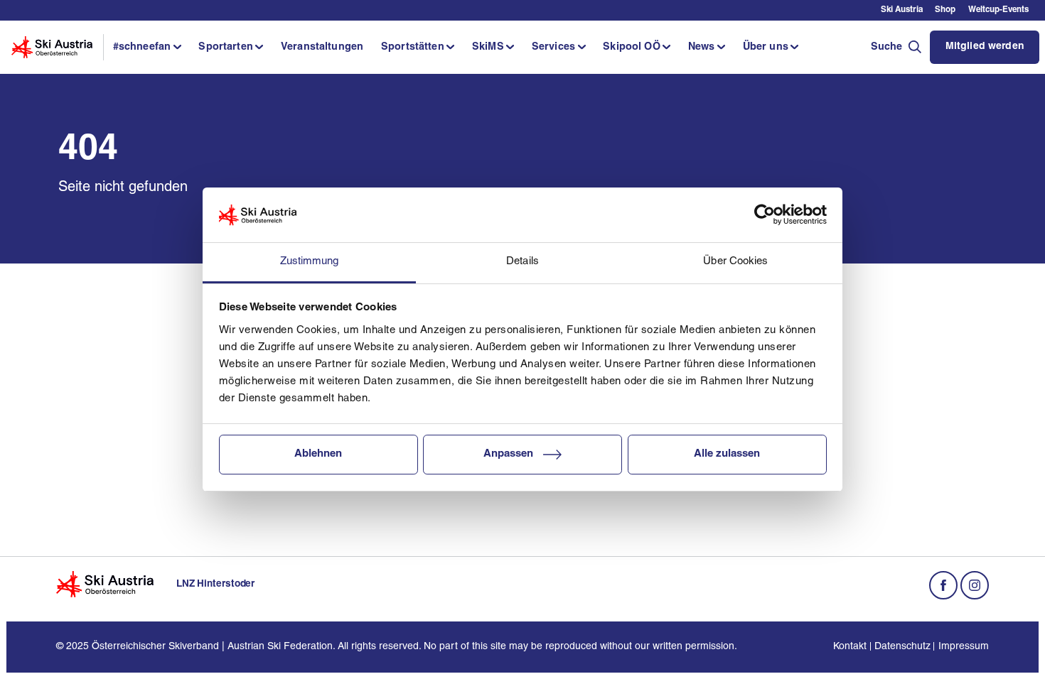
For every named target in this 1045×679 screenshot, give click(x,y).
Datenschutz (902, 646)
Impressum (963, 646)
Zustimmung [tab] (309, 261)
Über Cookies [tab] (735, 261)
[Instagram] (974, 585)
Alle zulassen (727, 454)
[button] (147, 47)
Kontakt (850, 646)
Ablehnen (318, 454)
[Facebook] (943, 585)
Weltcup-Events (998, 10)
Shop (945, 10)
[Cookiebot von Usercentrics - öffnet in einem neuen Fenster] (764, 215)
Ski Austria (902, 10)
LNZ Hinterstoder (215, 584)
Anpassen (508, 454)
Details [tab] (522, 261)
